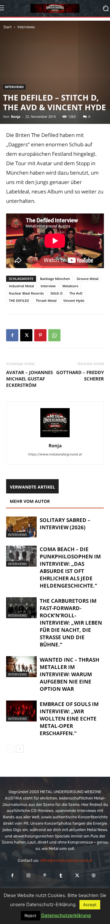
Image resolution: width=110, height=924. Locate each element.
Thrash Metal (46, 300)
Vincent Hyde (73, 300)
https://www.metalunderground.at (55, 454)
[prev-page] (10, 748)
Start (7, 26)
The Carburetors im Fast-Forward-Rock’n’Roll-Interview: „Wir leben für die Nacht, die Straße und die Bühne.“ (71, 622)
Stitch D (56, 293)
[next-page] (20, 748)
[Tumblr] (61, 875)
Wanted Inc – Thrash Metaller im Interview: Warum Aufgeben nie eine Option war (69, 674)
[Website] (93, 875)
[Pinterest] (40, 335)
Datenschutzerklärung (66, 915)
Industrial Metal (21, 286)
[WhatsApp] (54, 335)
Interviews (26, 26)
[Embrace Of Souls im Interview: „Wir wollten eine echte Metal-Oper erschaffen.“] (21, 711)
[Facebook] (12, 335)
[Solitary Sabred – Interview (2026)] (21, 527)
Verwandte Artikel (32, 487)
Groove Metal (87, 278)
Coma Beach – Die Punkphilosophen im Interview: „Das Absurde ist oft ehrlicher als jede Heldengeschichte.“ (70, 567)
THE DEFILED (19, 300)
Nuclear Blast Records (26, 293)
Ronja (15, 116)
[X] (26, 335)
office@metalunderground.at (66, 860)
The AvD (75, 293)
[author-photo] (55, 437)
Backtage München (55, 278)
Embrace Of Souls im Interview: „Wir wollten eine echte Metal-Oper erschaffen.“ (69, 719)
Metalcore (70, 286)
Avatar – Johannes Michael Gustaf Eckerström (29, 378)
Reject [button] (30, 915)
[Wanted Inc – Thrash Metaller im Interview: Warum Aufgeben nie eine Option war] (21, 666)
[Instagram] (29, 875)
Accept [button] (90, 904)
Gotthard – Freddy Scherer (80, 375)
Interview (48, 286)
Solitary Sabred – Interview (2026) (65, 524)
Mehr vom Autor (30, 501)
